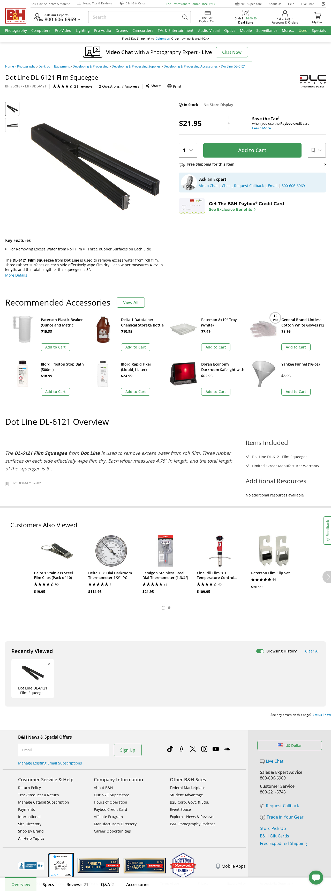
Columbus (163, 38)
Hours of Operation (110, 802)
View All (130, 302)
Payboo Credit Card (110, 809)
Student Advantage (186, 794)
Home (9, 66)
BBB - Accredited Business (31, 866)
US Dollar (293, 745)
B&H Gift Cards (274, 836)
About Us (275, 4)
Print (177, 86)
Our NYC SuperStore (111, 794)
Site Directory (29, 823)
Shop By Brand (31, 831)
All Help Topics (31, 838)
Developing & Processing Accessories (191, 66)
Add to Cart (252, 150)
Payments (26, 809)
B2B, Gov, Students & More (49, 4)
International (29, 816)
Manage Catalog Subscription (43, 802)
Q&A (107, 884)
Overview (20, 884)
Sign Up (127, 750)
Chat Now (232, 52)
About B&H (103, 787)
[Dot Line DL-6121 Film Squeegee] (95, 166)
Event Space (180, 809)
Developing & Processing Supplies (136, 66)
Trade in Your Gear (285, 817)
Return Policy (29, 787)
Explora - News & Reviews (192, 816)
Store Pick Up (273, 828)
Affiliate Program (108, 816)
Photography (26, 66)
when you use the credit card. (281, 123)
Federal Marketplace (187, 787)
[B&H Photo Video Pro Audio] (18, 16)
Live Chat (307, 4)
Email (27, 750)
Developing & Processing (91, 66)
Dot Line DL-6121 (233, 66)
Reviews (77, 884)
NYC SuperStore (251, 4)
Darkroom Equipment (54, 66)
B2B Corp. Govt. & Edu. (189, 802)
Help (291, 4)
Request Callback (282, 805)
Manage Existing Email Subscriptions (50, 763)
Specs (48, 884)
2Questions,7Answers (119, 86)
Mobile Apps (234, 866)
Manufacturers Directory (115, 823)
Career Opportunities (112, 831)
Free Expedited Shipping (283, 843)
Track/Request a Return (38, 794)
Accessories (137, 884)
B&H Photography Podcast (192, 823)
